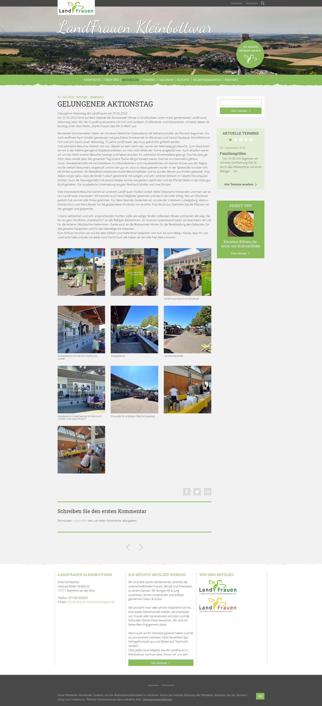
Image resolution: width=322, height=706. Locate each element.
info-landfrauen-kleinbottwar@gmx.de (90, 602)
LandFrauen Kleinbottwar (135, 26)
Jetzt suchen (239, 111)
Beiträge (82, 97)
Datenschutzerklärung (157, 699)
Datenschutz (251, 3)
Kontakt (231, 80)
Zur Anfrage (159, 663)
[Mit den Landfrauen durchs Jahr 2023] (128, 548)
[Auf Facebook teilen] (186, 491)
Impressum (236, 3)
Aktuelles (130, 80)
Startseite (92, 80)
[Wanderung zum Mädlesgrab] (141, 548)
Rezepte (183, 80)
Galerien (166, 80)
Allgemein (97, 97)
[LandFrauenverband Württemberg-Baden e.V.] (217, 587)
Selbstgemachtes (207, 80)
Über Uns (111, 80)
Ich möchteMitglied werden (250, 48)
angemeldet (79, 520)
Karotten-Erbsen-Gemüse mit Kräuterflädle (240, 243)
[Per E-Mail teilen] (207, 491)
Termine (149, 80)
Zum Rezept (239, 253)
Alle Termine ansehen (239, 184)
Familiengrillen (233, 153)
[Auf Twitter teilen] (197, 491)
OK (260, 696)
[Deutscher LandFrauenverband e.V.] (217, 605)
